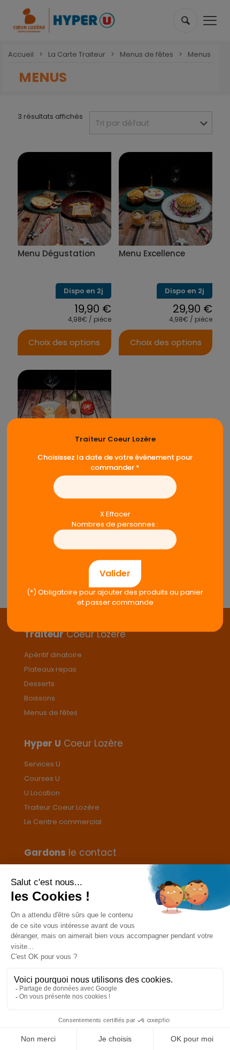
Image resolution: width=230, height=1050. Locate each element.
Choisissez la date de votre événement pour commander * (115, 462)
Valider (115, 573)
